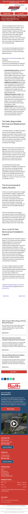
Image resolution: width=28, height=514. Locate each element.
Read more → (6, 333)
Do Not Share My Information (11, 508)
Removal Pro (5, 288)
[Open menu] (26, 9)
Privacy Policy (2, 508)
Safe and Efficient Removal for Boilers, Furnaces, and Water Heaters (13, 356)
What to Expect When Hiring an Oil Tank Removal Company (14, 322)
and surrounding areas (6, 476)
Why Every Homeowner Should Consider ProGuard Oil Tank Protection (13, 339)
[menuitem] (3, 500)
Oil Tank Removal (13, 58)
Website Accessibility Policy (17, 509)
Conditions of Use (20, 508)
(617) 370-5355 (5, 444)
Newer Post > (22, 296)
